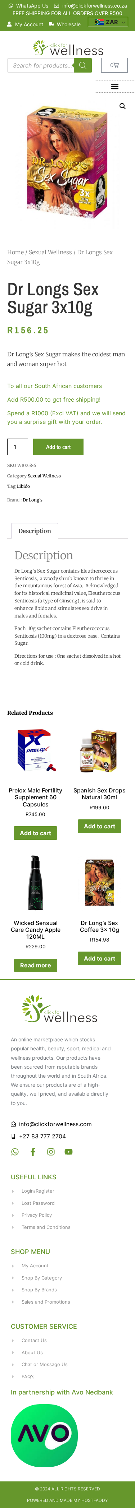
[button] (115, 86)
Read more (35, 965)
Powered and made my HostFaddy (67, 1500)
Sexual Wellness (50, 252)
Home (15, 252)
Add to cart (58, 447)
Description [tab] (34, 531)
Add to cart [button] (35, 833)
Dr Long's (32, 500)
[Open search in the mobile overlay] (49, 65)
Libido (23, 486)
